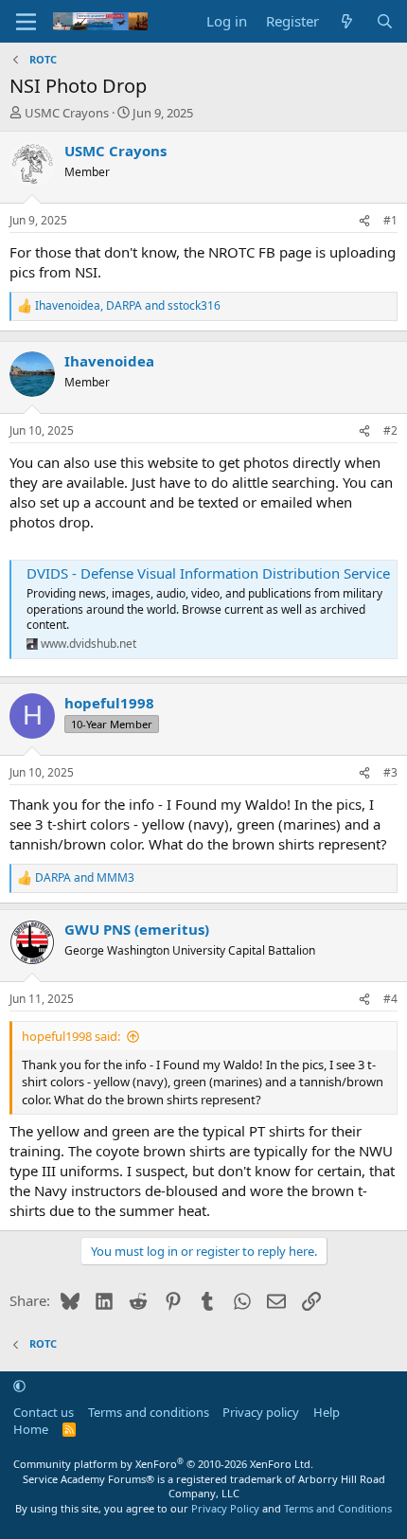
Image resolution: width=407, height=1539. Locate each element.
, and (128, 305)
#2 (390, 430)
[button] (19, 1385)
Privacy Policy (225, 1508)
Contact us (43, 1412)
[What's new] (346, 21)
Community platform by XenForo (163, 1464)
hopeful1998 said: (71, 1036)
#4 (390, 999)
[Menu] (26, 22)
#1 (390, 220)
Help (326, 1412)
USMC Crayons (67, 112)
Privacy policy (260, 1412)
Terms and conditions (148, 1412)
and (84, 878)
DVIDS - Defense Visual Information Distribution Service (208, 573)
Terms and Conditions (338, 1508)
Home (30, 1429)
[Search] (384, 21)
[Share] (364, 221)
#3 (390, 772)
